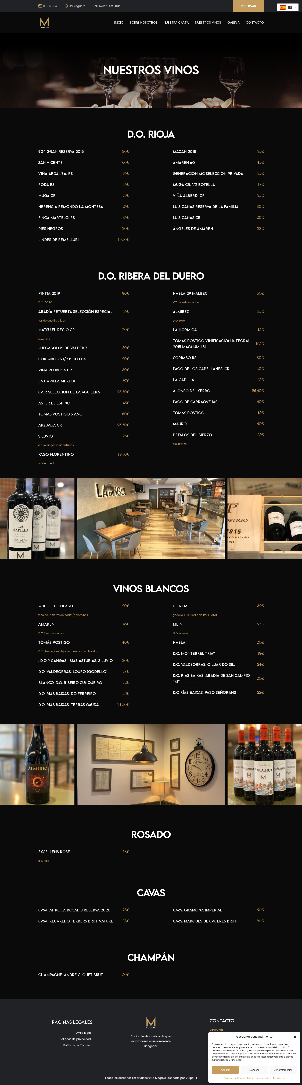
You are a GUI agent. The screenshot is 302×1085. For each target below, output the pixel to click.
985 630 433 (51, 6)
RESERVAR (248, 6)
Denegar (254, 1069)
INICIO (118, 22)
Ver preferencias (283, 1069)
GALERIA (233, 22)
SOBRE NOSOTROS (143, 22)
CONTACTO (255, 22)
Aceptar (225, 1069)
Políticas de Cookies (235, 1078)
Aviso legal (279, 1078)
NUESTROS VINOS (208, 22)
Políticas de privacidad (75, 1039)
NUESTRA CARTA (176, 22)
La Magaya (158, 1078)
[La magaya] (44, 22)
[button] (295, 1036)
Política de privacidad (259, 1078)
